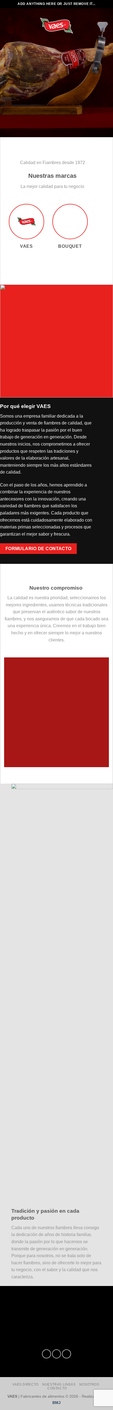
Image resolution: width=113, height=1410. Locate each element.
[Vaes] (56, 25)
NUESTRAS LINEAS (58, 1384)
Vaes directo (25, 1384)
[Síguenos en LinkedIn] (66, 1353)
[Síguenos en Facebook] (46, 1353)
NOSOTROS (89, 1384)
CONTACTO (57, 1388)
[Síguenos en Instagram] (56, 1353)
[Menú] (13, 25)
